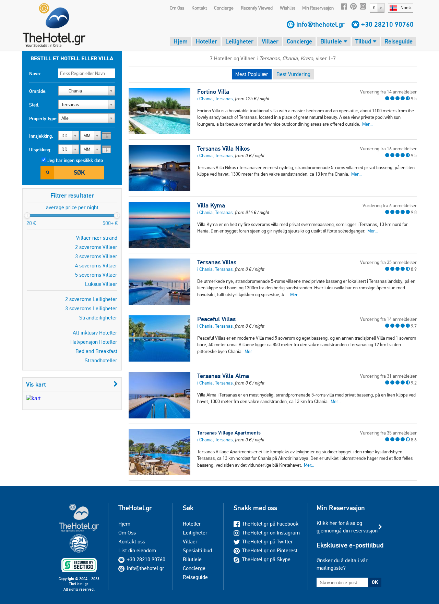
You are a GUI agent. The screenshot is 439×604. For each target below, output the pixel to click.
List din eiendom (137, 550)
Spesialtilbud (197, 550)
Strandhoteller (101, 360)
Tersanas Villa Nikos (223, 148)
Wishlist (287, 8)
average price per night (72, 207)
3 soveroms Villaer (96, 256)
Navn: (35, 74)
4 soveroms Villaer (96, 265)
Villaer (270, 41)
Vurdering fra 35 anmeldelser (388, 262)
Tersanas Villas (216, 262)
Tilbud (364, 41)
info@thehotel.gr (320, 24)
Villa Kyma (211, 205)
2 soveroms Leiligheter (91, 299)
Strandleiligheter (98, 317)
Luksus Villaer (101, 284)
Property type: (43, 118)
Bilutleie (332, 41)
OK (375, 582)
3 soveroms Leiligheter (91, 308)
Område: (38, 91)
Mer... (367, 124)
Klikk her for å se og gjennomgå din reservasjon (347, 527)
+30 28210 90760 (387, 24)
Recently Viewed (257, 8)
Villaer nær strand (96, 238)
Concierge (224, 8)
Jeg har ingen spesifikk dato (75, 160)
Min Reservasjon (318, 8)
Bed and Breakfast (96, 351)
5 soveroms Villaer (96, 275)
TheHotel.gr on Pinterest (269, 550)
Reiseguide (398, 41)
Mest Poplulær (251, 74)
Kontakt (199, 8)
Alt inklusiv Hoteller (95, 332)
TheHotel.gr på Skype (266, 559)
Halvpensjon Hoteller (93, 342)
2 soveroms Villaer (96, 247)
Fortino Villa (213, 92)
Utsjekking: (40, 150)
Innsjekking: (41, 136)
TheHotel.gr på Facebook (270, 523)
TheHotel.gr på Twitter (267, 541)
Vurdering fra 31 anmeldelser (388, 376)
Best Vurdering (293, 74)
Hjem (181, 41)
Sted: (34, 105)
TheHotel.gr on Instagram (271, 532)
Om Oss (177, 8)
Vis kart (36, 384)
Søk (79, 172)
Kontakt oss (131, 541)
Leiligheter (239, 41)
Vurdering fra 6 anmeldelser (390, 205)
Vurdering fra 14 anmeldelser (388, 92)
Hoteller (206, 41)
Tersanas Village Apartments (229, 432)
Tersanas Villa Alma (223, 376)
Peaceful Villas (216, 319)
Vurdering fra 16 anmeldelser (388, 149)
